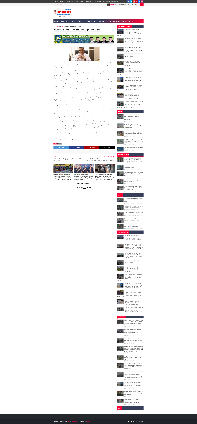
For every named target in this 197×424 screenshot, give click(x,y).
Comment (109, 147)
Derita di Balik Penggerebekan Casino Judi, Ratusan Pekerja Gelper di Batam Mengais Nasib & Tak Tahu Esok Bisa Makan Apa (134, 4)
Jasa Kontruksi (97, 1)
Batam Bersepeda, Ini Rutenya (131, 219)
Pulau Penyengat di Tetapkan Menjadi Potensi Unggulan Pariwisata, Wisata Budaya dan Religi (133, 188)
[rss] (139, 422)
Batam (98, 4)
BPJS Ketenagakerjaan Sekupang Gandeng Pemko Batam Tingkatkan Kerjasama (133, 133)
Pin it (93, 147)
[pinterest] (136, 1)
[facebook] (128, 1)
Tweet (63, 147)
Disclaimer (88, 1)
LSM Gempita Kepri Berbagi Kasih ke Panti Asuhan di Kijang (133, 180)
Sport (131, 21)
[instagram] (142, 1)
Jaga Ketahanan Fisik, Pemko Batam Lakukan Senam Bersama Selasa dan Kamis (133, 200)
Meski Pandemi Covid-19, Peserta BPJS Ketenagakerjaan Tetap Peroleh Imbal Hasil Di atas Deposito (134, 141)
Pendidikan (116, 21)
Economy (82, 21)
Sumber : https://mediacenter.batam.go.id (64, 139)
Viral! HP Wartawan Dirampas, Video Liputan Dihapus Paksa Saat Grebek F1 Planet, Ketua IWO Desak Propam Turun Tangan (104, 177)
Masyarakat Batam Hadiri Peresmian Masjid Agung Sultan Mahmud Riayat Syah (133, 173)
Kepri (67, 21)
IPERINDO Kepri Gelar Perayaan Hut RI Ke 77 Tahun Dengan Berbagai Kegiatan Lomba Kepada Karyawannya (133, 117)
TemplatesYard (74, 421)
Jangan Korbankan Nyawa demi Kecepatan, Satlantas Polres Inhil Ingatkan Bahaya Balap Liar (133, 63)
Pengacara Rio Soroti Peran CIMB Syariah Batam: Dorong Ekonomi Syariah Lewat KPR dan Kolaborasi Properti (133, 80)
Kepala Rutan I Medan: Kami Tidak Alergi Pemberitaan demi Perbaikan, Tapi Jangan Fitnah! (134, 49)
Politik (109, 21)
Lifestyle (101, 21)
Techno (124, 21)
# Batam (60, 143)
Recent (121, 317)
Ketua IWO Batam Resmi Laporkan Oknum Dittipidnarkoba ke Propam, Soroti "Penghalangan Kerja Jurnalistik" (83, 177)
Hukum (74, 21)
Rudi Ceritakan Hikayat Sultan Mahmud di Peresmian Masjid (134, 166)
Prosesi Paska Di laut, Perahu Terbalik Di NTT (133, 55)
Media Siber (70, 1)
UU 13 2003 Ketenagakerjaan (110, 1)
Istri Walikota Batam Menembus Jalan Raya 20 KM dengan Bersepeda (133, 206)
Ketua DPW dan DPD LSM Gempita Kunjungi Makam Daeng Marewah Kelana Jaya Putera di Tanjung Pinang (133, 159)
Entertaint (91, 21)
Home (56, 1)
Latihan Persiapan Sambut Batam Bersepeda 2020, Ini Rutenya (132, 225)
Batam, (78, 33)
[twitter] (131, 1)
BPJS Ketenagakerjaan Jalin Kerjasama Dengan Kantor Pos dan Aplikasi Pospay (133, 125)
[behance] (139, 1)
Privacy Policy (79, 1)
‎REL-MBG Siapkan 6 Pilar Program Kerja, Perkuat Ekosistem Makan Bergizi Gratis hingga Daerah (132, 96)
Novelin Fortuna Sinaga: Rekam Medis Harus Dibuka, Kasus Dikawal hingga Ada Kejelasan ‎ (133, 393)
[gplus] (134, 1)
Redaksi (62, 1)
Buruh (62, 21)
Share (78, 147)
